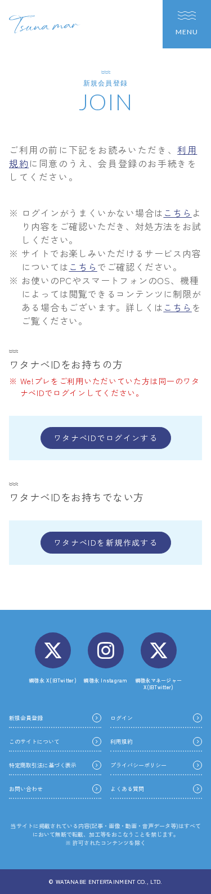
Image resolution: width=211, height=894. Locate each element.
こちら (177, 212)
